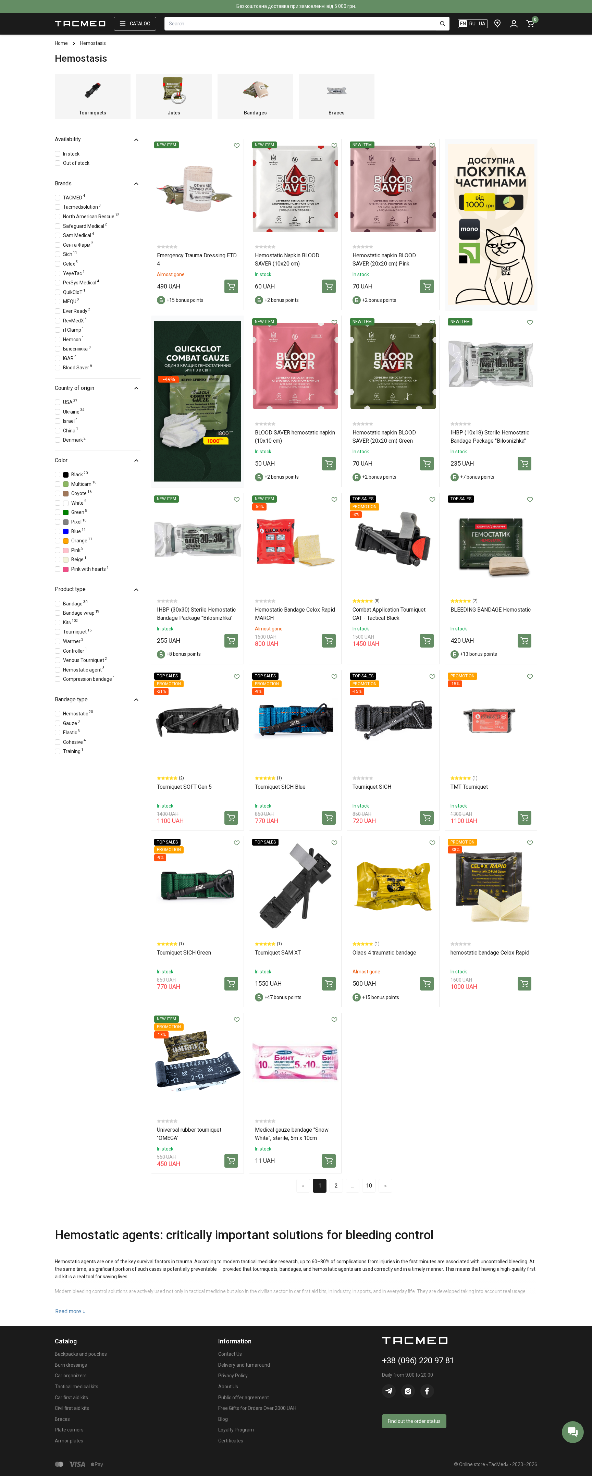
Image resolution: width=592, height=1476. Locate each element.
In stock (71, 154)
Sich (70, 253)
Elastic (71, 732)
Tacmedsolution (82, 206)
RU (472, 23)
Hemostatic (78, 713)
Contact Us (230, 1354)
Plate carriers (69, 1429)
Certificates (230, 1440)
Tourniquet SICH (372, 787)
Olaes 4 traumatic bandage (384, 952)
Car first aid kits (71, 1397)
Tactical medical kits (76, 1386)
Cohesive (74, 741)
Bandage (75, 603)
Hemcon (73, 338)
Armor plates (69, 1440)
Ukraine (73, 411)
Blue (78, 530)
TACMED (74, 197)
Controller (75, 650)
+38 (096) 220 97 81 (418, 1360)
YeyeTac (74, 272)
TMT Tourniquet (469, 787)
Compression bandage (89, 678)
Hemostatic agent (83, 669)
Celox (70, 263)
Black (79, 474)
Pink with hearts (90, 568)
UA (482, 23)
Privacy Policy (233, 1375)
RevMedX (75, 320)
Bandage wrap (81, 612)
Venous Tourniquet (85, 659)
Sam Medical (78, 235)
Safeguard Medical (85, 225)
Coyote (81, 493)
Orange (81, 540)
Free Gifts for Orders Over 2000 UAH (257, 1408)
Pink (77, 549)
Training (73, 751)
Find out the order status (414, 1421)
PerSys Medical (81, 282)
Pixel (78, 521)
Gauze (71, 722)
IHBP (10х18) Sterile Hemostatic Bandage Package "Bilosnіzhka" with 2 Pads (490, 440)
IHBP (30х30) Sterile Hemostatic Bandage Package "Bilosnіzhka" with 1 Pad (196, 617)
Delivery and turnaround (244, 1365)
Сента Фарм (78, 244)
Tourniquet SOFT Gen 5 (184, 787)
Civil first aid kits (72, 1408)
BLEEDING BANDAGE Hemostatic (491, 609)
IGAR (69, 357)
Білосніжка (76, 348)
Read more (70, 1311)
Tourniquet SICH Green (184, 952)
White (78, 502)
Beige (78, 559)
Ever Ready (76, 310)
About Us (228, 1386)
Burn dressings (71, 1365)
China (70, 430)
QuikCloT (74, 291)
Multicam (83, 483)
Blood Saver (77, 367)
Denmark (74, 439)
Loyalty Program (236, 1429)
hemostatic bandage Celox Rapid (490, 952)
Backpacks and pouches (81, 1354)
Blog (223, 1419)
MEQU (71, 301)
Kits (70, 621)
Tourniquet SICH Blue (280, 787)
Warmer (73, 640)
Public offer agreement (243, 1397)
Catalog (140, 23)
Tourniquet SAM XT (278, 952)
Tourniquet (77, 631)
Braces (62, 1419)
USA (70, 401)
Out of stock (76, 163)
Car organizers (71, 1375)
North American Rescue (91, 216)
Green (79, 511)
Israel (70, 420)
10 (369, 1185)
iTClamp (73, 329)
